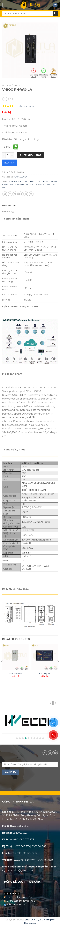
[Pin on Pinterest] (25, 194)
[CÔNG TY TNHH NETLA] (30, 5)
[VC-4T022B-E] (15, 657)
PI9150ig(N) (44, 673)
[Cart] (55, 5)
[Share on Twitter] (15, 194)
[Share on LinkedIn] (31, 194)
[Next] (58, 667)
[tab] (30, 205)
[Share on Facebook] (10, 194)
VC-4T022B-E (15, 673)
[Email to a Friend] (20, 194)
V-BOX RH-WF (43, 181)
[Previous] (2, 667)
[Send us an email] (50, 752)
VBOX (17, 85)
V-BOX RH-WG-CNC (19, 184)
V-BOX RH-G (16, 181)
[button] (55, 703)
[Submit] (55, 13)
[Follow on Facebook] (45, 752)
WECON (6, 85)
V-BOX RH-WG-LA (37, 184)
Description (9, 205)
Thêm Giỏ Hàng (30, 155)
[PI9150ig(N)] (44, 657)
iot (8, 181)
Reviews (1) (8, 211)
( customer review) (25, 106)
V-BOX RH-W (29, 181)
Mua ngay (10, 162)
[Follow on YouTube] (55, 752)
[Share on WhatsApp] (4, 194)
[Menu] (4, 5)
